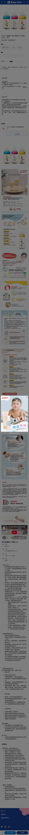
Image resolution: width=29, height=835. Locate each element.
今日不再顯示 (15, 436)
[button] (26, 397)
